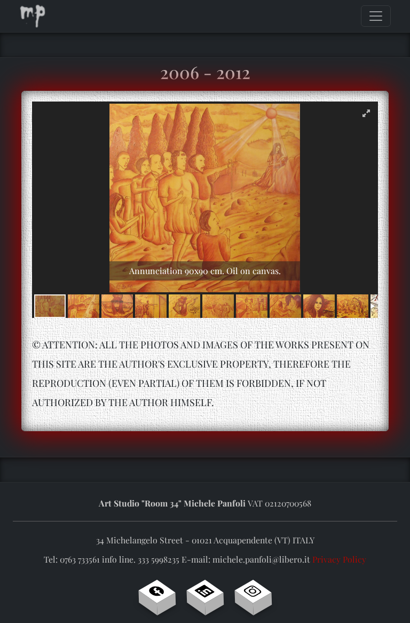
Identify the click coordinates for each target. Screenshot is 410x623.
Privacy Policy (339, 559)
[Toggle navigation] (376, 16)
